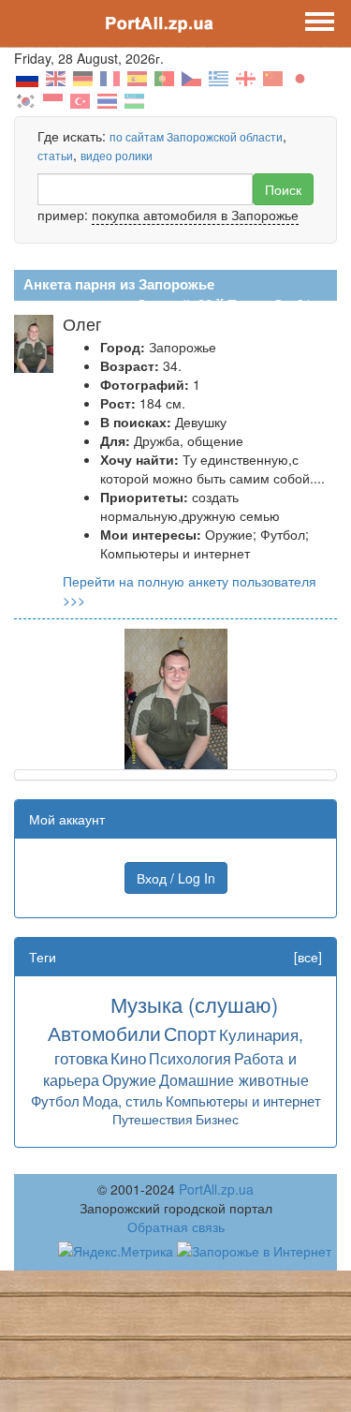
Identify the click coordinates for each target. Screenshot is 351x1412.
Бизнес (217, 1118)
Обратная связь (176, 1226)
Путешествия (152, 1118)
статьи (55, 155)
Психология (190, 1058)
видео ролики (116, 155)
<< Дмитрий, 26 (165, 303)
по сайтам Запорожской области (196, 136)
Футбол (55, 1100)
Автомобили (104, 1032)
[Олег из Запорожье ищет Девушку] (175, 697)
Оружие (129, 1079)
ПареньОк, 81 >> (278, 303)
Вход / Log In (176, 878)
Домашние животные (234, 1079)
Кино (128, 1057)
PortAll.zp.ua (216, 1189)
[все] (308, 956)
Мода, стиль (122, 1100)
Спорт (190, 1033)
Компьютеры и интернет (243, 1100)
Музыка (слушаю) (194, 1003)
